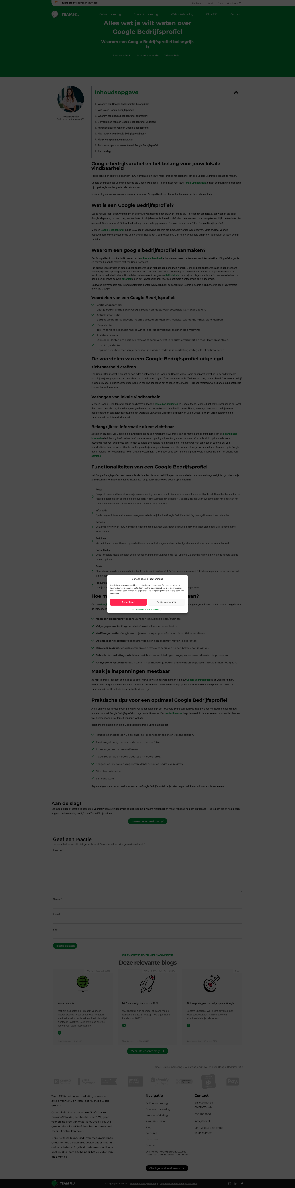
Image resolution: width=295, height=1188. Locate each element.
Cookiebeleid (138, 609)
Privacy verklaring (153, 609)
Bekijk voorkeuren (167, 602)
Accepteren (128, 602)
